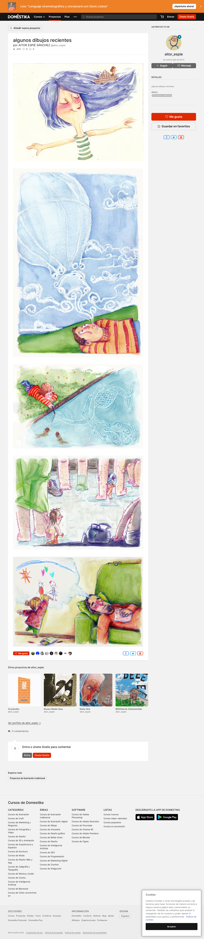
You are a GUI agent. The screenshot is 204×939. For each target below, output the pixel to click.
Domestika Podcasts (17, 920)
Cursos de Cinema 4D (82, 829)
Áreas (44, 809)
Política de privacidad (54, 932)
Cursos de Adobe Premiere (85, 833)
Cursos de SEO (47, 852)
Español (125, 916)
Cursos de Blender (81, 837)
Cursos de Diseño (17, 836)
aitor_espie (37, 667)
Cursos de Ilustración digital (53, 821)
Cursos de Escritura (18, 851)
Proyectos (55, 16)
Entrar (170, 16)
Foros (38, 916)
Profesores (102, 920)
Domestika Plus (35, 920)
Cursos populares (112, 822)
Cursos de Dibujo (48, 825)
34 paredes (13, 709)
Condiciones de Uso (34, 932)
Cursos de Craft (16, 818)
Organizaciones (88, 920)
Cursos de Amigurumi (50, 868)
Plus (67, 16)
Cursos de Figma (80, 841)
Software (78, 809)
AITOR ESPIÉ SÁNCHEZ (42, 45)
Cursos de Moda (16, 855)
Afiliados (76, 920)
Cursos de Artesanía (50, 829)
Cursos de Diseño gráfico (52, 833)
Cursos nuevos (111, 814)
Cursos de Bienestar (18, 888)
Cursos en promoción (114, 826)
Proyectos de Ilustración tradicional (27, 778)
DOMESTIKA (19, 17)
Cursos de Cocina (17, 877)
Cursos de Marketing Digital (53, 860)
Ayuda (111, 916)
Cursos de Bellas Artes (51, 837)
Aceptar (171, 926)
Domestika (76, 916)
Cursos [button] (38, 16)
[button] (75, 17)
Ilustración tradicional (162, 95)
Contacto (87, 916)
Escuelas (57, 916)
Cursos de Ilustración (18, 814)
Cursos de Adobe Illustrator (85, 821)
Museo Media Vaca (53, 709)
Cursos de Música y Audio (21, 873)
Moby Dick (85, 709)
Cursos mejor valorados (115, 818)
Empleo (30, 916)
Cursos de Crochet (49, 864)
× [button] (201, 6)
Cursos (11, 916)
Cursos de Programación (52, 856)
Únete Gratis (42, 755)
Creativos (46, 916)
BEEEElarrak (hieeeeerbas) (129, 709)
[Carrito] (162, 17)
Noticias (97, 916)
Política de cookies (73, 932)
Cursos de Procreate (82, 825)
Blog (104, 916)
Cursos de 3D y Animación (21, 840)
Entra (27, 755)
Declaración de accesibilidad (94, 932)
